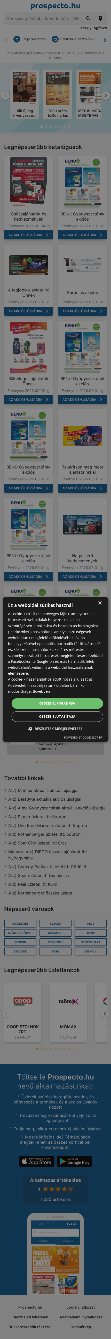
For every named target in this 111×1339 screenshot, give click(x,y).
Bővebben (41, 691)
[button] (55, 729)
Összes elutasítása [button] (57, 716)
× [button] (100, 603)
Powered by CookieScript (83, 738)
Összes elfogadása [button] (57, 703)
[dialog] (55, 669)
